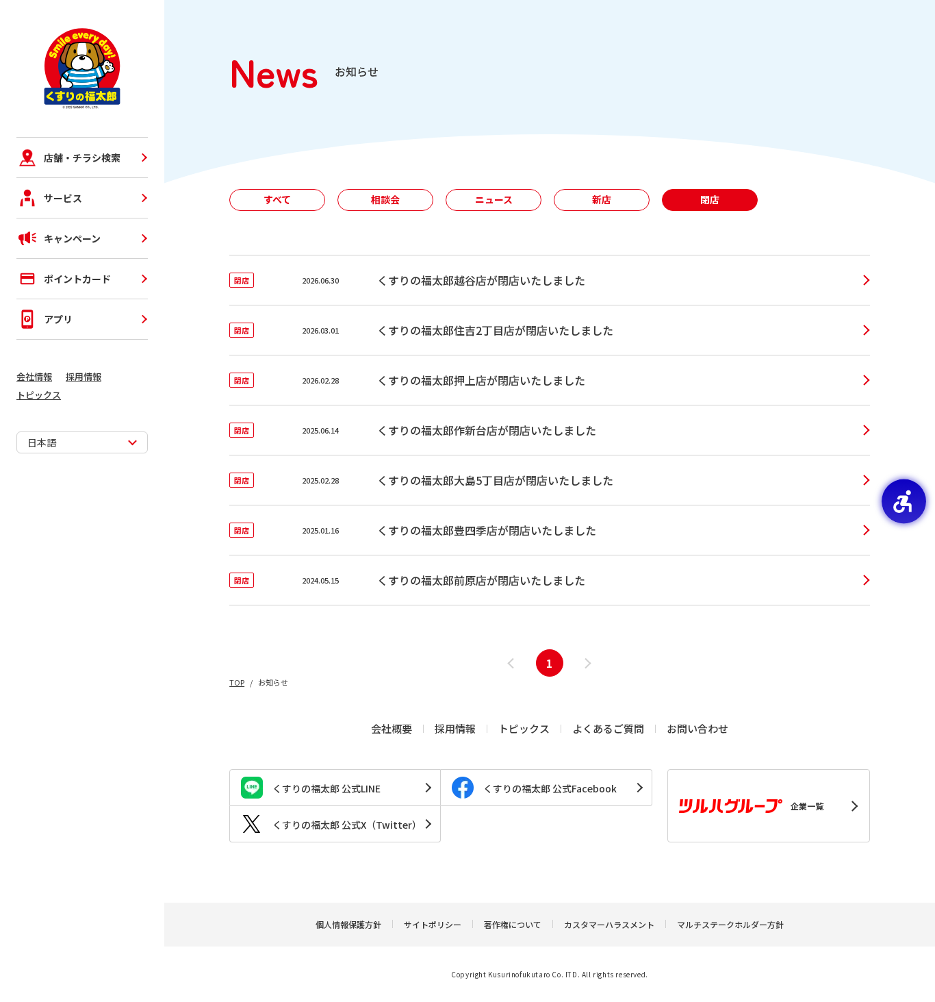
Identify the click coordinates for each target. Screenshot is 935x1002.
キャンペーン (72, 238)
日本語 (41, 442)
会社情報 (34, 376)
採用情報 (83, 376)
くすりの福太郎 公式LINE (326, 788)
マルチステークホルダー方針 (730, 924)
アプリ (58, 319)
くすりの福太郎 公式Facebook (550, 788)
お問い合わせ (697, 728)
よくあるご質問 (608, 728)
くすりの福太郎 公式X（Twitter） (347, 824)
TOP (236, 682)
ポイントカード (77, 279)
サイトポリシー (432, 924)
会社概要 (391, 728)
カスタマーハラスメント (609, 924)
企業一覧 (807, 806)
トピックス (38, 394)
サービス (63, 198)
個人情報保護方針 (348, 924)
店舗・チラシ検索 (82, 157)
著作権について (512, 924)
